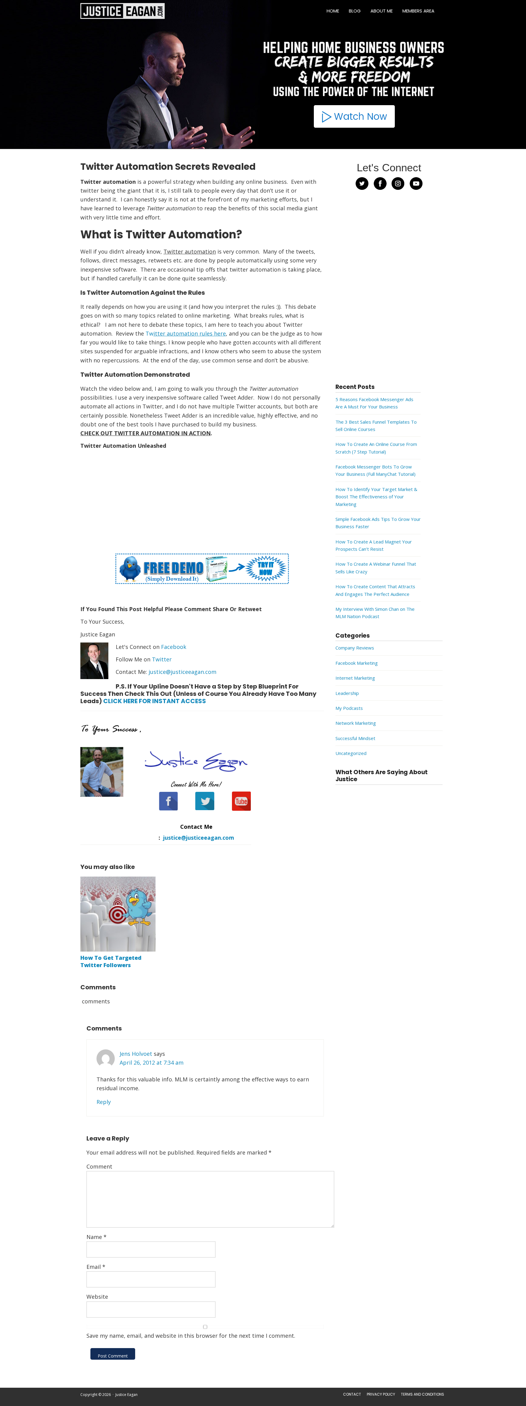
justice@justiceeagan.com (182, 671)
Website (97, 1296)
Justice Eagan (122, 11)
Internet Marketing (355, 678)
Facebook (173, 646)
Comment (99, 1166)
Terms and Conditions (422, 1394)
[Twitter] (200, 804)
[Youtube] (237, 805)
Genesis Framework (191, 1402)
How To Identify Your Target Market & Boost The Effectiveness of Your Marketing (376, 496)
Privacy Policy (381, 1394)
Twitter (162, 659)
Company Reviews (354, 648)
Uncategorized (350, 753)
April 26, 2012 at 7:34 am (152, 1062)
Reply (103, 1101)
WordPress (220, 1402)
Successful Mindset (355, 738)
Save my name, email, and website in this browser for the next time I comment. (190, 1335)
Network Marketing (355, 723)
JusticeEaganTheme (150, 1402)
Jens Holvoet (136, 1053)
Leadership (347, 693)
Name (96, 1236)
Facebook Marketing (356, 663)
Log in (237, 1402)
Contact (352, 1394)
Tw (186, 333)
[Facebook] (164, 805)
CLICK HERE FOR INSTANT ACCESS (154, 701)
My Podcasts (349, 708)
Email (95, 1266)
